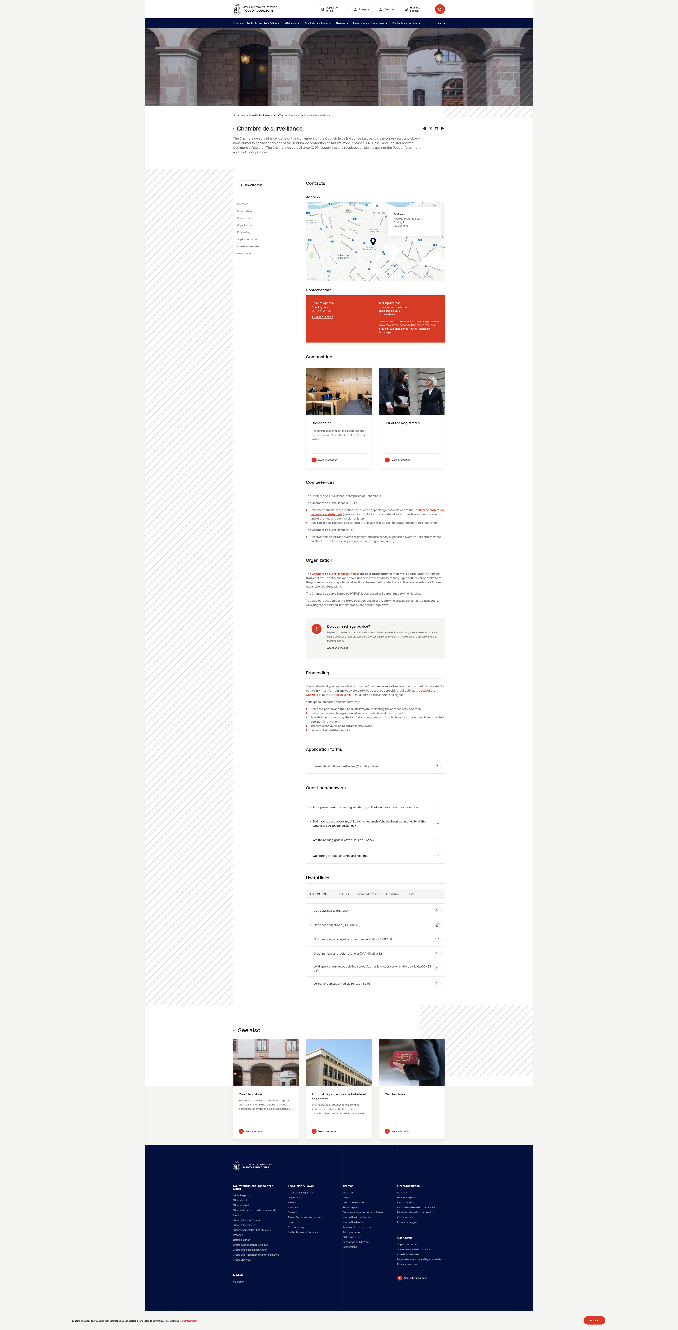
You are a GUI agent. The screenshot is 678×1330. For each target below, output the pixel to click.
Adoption (348, 1192)
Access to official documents (413, 1249)
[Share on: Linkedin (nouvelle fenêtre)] (436, 129)
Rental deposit (351, 1207)
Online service (405, 1217)
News (291, 1222)
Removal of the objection (357, 1227)
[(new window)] (375, 241)
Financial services (407, 1264)
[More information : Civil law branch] (412, 1089)
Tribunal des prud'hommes (247, 1220)
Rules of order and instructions (305, 1217)
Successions (350, 1247)
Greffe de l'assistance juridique (250, 1244)
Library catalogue (407, 1222)
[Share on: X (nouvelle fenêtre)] (431, 129)
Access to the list (337, 648)
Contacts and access (405, 23)
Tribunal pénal (241, 1205)
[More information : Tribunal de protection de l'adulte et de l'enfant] (339, 1089)
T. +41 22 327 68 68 (322, 317)
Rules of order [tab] (367, 894)
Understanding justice (300, 1192)
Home (236, 115)
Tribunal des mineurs (244, 1225)
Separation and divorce (356, 1242)
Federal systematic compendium (415, 1212)
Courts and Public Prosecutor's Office (255, 23)
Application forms (247, 239)
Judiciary (293, 1207)
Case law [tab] (392, 894)
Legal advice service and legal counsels (419, 1259)
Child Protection (352, 1237)
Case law (402, 1192)
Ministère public (242, 1195)
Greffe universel (341, 695)
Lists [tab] (411, 894)
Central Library (296, 1227)
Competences (245, 218)
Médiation (291, 23)
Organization (244, 225)
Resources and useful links (369, 23)
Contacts (242, 204)
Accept (594, 1320)
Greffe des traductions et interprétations (256, 1254)
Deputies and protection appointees (363, 1212)
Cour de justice (241, 1239)
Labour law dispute (353, 1202)
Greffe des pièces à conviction (250, 1249)
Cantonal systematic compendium (416, 1207)
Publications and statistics (303, 1232)
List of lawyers (405, 1202)
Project (292, 1202)
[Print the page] (442, 129)
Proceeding (243, 232)
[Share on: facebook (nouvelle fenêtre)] (425, 129)
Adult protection (352, 1232)
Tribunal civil (240, 1200)
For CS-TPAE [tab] (319, 894)
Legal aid (347, 1197)
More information (327, 460)
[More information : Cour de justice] (266, 1089)
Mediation (238, 1282)
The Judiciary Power (316, 23)
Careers (292, 1212)
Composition (244, 211)
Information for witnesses (357, 1217)
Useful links (244, 253)
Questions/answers (248, 246)
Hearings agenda (406, 1197)
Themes (341, 23)
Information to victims (355, 1222)
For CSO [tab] (343, 894)
